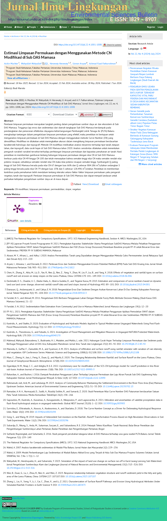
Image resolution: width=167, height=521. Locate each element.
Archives (15, 36)
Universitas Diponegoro (32, 517)
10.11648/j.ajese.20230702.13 (118, 386)
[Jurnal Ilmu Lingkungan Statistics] (7, 498)
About (19, 27)
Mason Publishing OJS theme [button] (99, 517)
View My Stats (18, 498)
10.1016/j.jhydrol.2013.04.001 (135, 284)
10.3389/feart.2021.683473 (72, 484)
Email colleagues (113, 184)
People (32, 27)
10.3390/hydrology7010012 (67, 326)
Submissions (49, 27)
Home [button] (6, 36)
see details (25, 220)
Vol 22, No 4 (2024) (29, 36)
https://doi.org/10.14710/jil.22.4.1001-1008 (80, 44)
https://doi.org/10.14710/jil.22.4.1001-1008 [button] (53, 107)
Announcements (81, 27)
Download (94, 184)
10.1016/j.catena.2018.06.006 (117, 275)
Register (151, 27)
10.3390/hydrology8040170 (46, 335)
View (84, 184)
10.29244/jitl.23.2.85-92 (134, 343)
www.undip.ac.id (46, 511)
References (10, 230)
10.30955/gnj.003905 (114, 403)
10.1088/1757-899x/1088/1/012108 (120, 352)
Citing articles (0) (29, 230)
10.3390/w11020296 (57, 420)
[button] (5, 91)
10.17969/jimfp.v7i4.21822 (61, 267)
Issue (64, 27)
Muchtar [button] (43, 36)
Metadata (95, 230)
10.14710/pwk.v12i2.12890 (91, 377)
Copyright (81, 230)
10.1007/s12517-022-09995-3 (79, 369)
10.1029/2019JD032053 (77, 360)
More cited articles (151, 164)
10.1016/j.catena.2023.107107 (80, 476)
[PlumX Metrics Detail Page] (17, 208)
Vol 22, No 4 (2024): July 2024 (145, 53)
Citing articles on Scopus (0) (57, 230)
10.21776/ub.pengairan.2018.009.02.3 (68, 292)
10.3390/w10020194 (45, 411)
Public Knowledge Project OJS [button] (68, 517)
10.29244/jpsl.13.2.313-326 (21, 467)
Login (160, 27)
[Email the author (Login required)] (46, 63)
